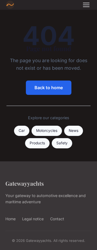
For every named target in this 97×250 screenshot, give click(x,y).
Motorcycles (46, 130)
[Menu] (86, 5)
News (73, 130)
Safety (62, 143)
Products (37, 143)
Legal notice (33, 218)
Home (10, 218)
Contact (57, 218)
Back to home (48, 87)
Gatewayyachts (24, 183)
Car (22, 130)
